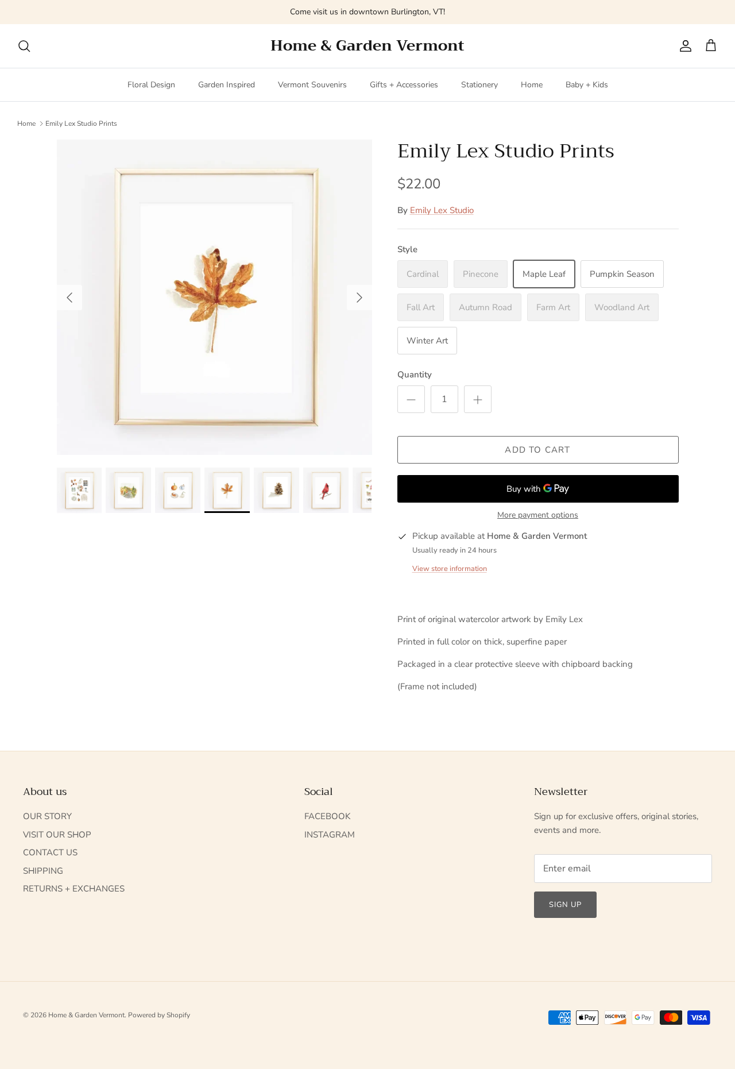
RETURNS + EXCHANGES (74, 888)
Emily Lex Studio (442, 210)
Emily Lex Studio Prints (81, 123)
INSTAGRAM (329, 834)
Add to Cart (537, 450)
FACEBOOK (327, 816)
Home (532, 84)
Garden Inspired (226, 84)
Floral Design (151, 84)
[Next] (359, 297)
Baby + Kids (587, 84)
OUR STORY (47, 816)
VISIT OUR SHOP (57, 834)
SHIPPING (43, 871)
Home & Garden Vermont (86, 1015)
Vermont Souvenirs (312, 84)
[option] (214, 297)
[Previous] (69, 297)
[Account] (683, 46)
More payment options (537, 515)
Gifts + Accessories (404, 84)
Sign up (565, 905)
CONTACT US (50, 852)
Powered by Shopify (159, 1015)
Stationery (479, 84)
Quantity (414, 374)
